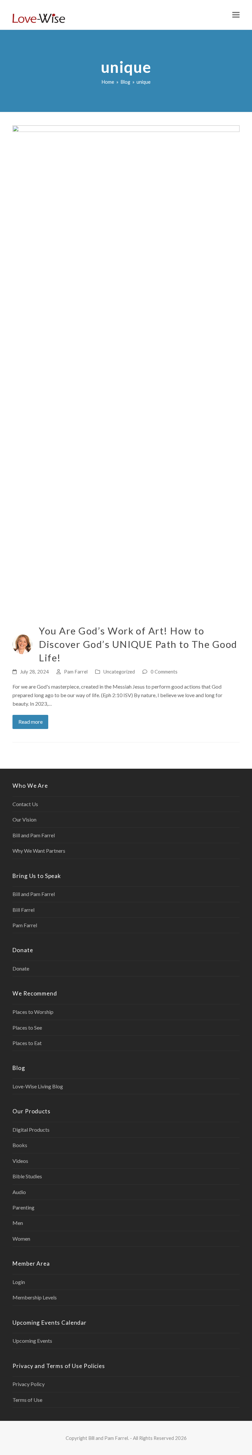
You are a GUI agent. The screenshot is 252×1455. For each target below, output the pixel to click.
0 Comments (164, 671)
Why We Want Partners (38, 850)
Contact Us (25, 804)
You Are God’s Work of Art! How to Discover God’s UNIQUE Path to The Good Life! (138, 644)
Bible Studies (27, 1176)
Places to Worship (32, 1012)
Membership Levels (34, 1297)
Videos (20, 1161)
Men (17, 1223)
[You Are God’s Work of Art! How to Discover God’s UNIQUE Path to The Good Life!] (125, 371)
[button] (236, 15)
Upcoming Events (32, 1340)
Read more (30, 721)
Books (19, 1145)
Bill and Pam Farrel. (108, 1438)
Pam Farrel (76, 671)
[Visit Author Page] (22, 643)
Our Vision (24, 819)
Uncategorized (119, 671)
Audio (19, 1192)
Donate (20, 968)
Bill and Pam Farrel (33, 835)
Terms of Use (27, 1400)
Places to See (27, 1027)
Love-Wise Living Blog (37, 1086)
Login (18, 1282)
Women (21, 1238)
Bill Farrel (23, 910)
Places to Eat (27, 1043)
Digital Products (31, 1129)
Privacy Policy (28, 1384)
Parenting (23, 1207)
